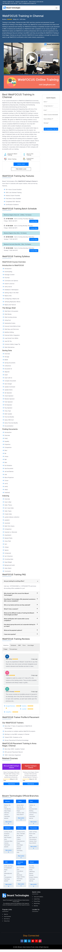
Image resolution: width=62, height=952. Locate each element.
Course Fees (33, 221)
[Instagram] (40, 941)
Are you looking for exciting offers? (14, 581)
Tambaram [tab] (13, 645)
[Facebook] (21, 941)
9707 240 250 (14, 3)
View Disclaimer (7, 916)
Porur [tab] (24, 645)
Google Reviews (10, 706)
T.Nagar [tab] (5, 649)
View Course (11, 783)
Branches (36, 905)
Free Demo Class (21, 169)
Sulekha (24, 706)
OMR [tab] (19, 645)
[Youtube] (32, 941)
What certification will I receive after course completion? (16, 619)
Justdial (24, 709)
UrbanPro (8, 712)
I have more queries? (10, 634)
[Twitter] (25, 941)
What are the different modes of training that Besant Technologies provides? (19, 613)
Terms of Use (7, 921)
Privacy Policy (37, 901)
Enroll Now (21, 164)
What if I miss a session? (11, 609)
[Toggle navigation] (56, 7)
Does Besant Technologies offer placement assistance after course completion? (19, 600)
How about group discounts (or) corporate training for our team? (19, 625)
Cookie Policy (37, 899)
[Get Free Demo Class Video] (32, 58)
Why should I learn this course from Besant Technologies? (16, 594)
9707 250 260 (40, 1)
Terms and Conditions (38, 896)
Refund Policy (37, 903)
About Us (6, 914)
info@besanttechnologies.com (29, 3)
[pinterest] (36, 941)
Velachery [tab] (6, 645)
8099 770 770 (11, 1)
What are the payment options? (13, 630)
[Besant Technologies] (12, 7)
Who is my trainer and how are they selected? (17, 605)
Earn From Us (7, 918)
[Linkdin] (29, 941)
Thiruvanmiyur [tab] (13, 649)
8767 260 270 (24, 1)
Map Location (8, 821)
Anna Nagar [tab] (31, 645)
